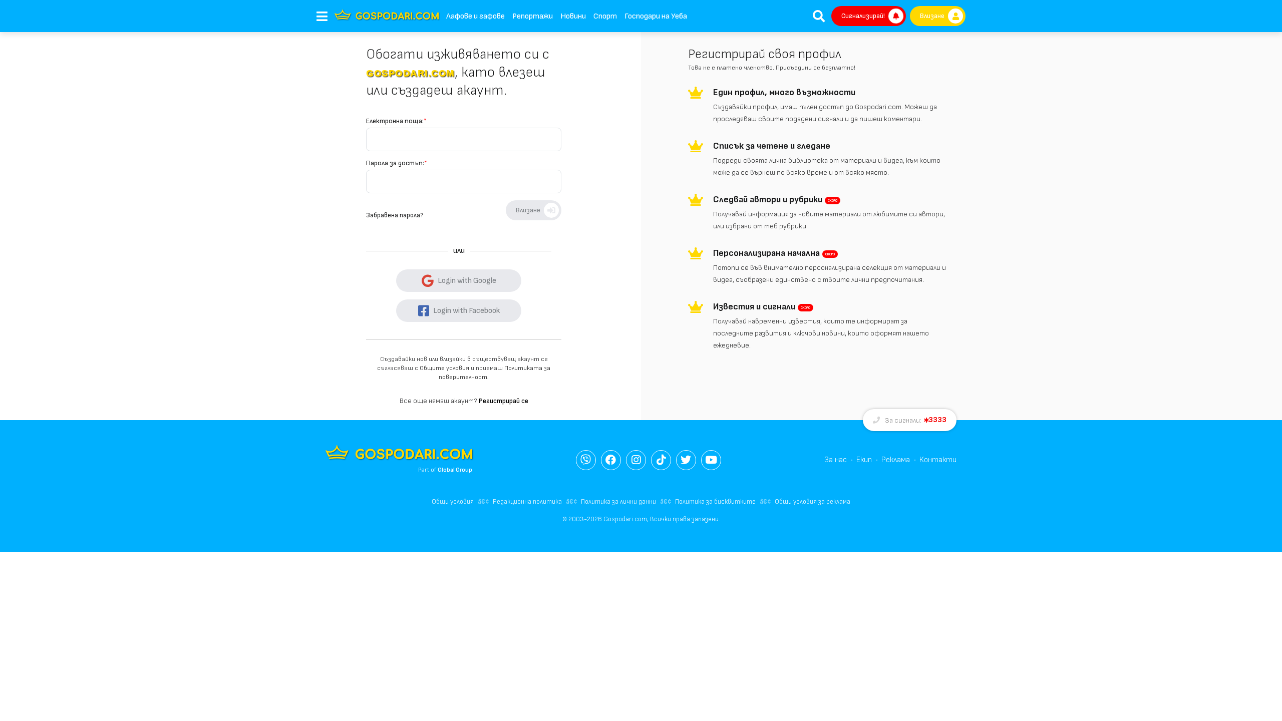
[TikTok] (661, 460)
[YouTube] (711, 460)
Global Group (455, 470)
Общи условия (453, 502)
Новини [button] (573, 16)
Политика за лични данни (618, 502)
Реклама (895, 460)
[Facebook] (611, 460)
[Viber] (586, 460)
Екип (864, 460)
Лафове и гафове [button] (475, 16)
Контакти (937, 460)
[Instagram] (636, 460)
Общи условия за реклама (812, 502)
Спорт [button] (605, 16)
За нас (835, 460)
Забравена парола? (394, 215)
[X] (686, 460)
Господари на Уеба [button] (655, 16)
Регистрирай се (503, 401)
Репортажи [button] (532, 16)
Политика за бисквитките (715, 502)
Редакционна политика (527, 502)
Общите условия (444, 368)
